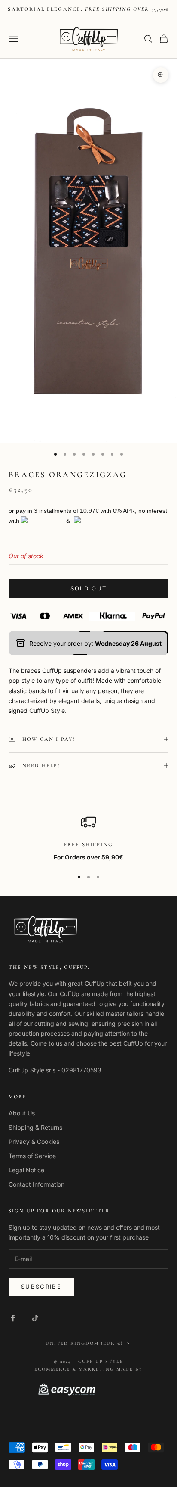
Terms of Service (32, 1155)
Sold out (88, 588)
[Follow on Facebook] (13, 1318)
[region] (88, 838)
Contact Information (36, 1184)
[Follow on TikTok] (35, 1318)
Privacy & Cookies (34, 1141)
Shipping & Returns (35, 1127)
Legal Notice (26, 1170)
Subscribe (41, 1286)
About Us (22, 1113)
